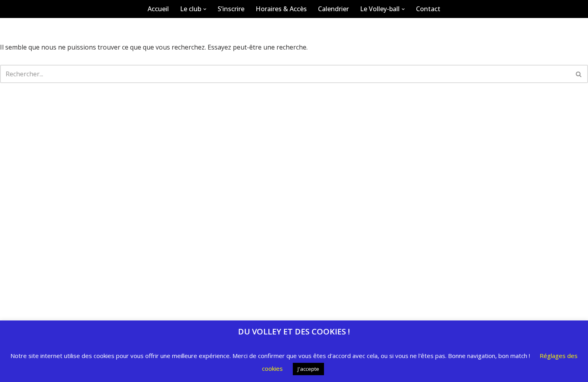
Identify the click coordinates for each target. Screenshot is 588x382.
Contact (428, 8)
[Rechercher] (579, 74)
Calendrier (333, 8)
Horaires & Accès (281, 8)
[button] (204, 9)
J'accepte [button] (308, 368)
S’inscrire (231, 8)
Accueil (158, 8)
